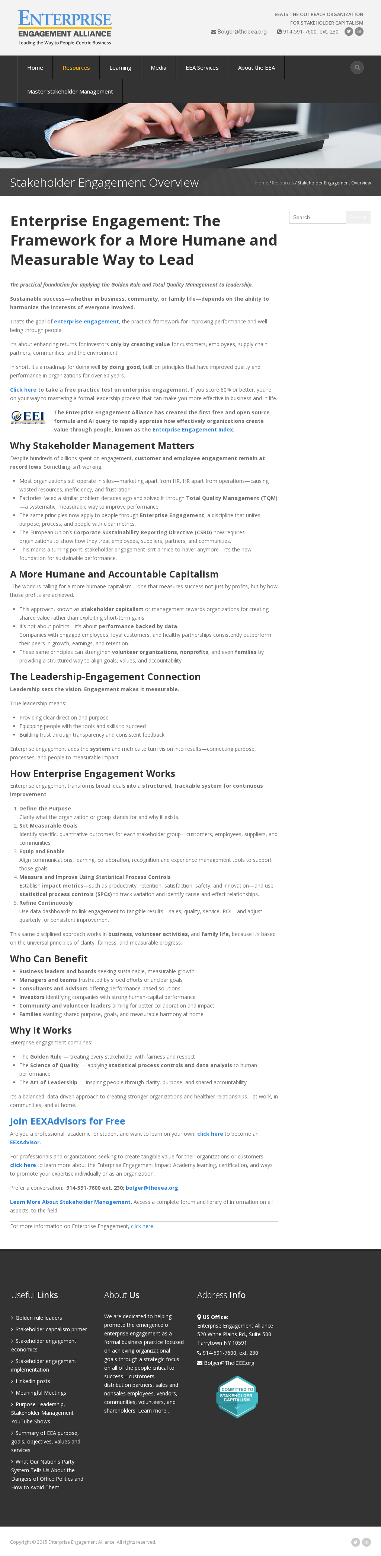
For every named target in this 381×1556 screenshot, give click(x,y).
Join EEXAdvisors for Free (67, 1120)
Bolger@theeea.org (242, 32)
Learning (120, 67)
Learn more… (154, 1410)
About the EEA (256, 67)
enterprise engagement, (87, 321)
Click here (23, 389)
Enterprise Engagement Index (193, 429)
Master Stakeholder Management (70, 91)
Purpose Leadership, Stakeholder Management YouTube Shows (42, 1413)
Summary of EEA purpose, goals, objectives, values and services (45, 1441)
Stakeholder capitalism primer (50, 1329)
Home (35, 67)
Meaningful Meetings (40, 1392)
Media (158, 67)
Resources (76, 67)
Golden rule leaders (38, 1317)
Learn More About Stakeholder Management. (72, 1201)
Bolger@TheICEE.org (228, 1362)
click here (210, 1133)
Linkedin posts (32, 1381)
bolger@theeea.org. (153, 1187)
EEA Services (202, 67)
